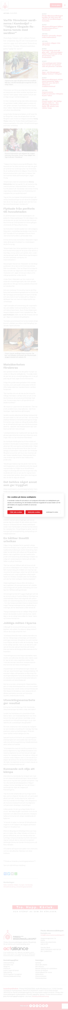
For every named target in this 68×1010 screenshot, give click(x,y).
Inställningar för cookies (52, 512)
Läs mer (9, 507)
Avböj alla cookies (34, 512)
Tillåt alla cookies (16, 512)
